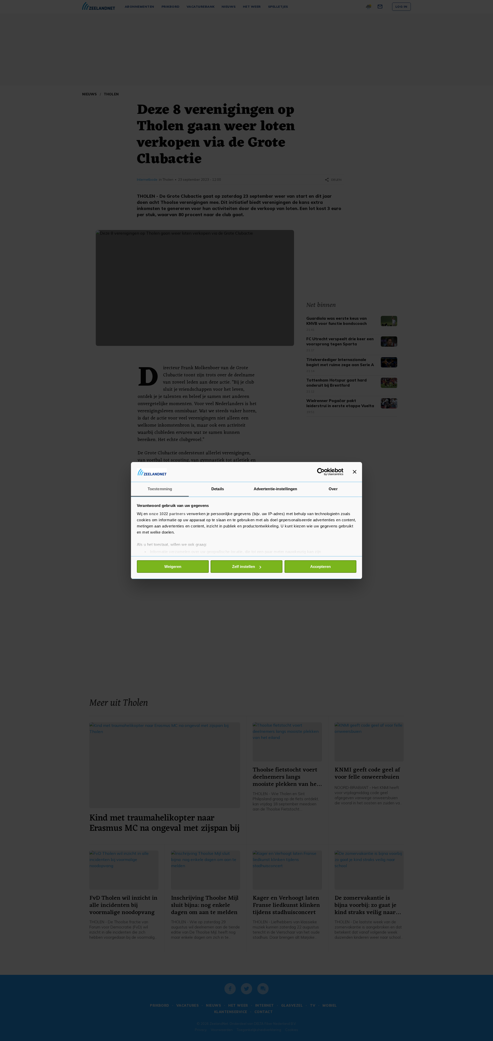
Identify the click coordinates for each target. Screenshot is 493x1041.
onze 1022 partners (167, 514)
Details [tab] (217, 489)
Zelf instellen (243, 566)
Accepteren (320, 566)
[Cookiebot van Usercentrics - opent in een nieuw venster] (320, 472)
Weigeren (172, 566)
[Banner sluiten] (354, 472)
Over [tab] (333, 489)
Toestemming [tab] (160, 489)
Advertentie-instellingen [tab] (275, 489)
